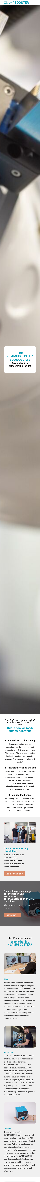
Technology (11, 915)
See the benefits (13, 874)
